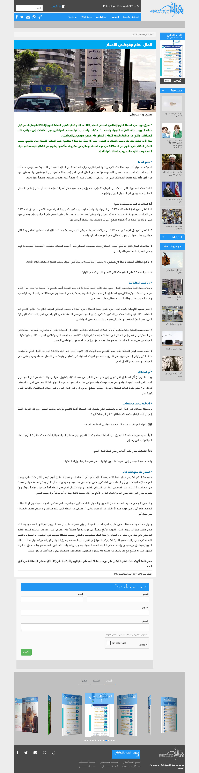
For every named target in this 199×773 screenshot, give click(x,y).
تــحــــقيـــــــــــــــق (110, 766)
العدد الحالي (174, 36)
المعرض (115, 17)
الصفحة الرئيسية (131, 17)
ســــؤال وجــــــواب (131, 766)
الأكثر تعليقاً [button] (176, 90)
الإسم (146, 594)
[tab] (172, 90)
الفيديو (96, 681)
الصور (84, 681)
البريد (80, 594)
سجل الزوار (101, 17)
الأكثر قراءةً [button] (177, 237)
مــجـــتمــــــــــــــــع (87, 766)
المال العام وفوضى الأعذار (143, 34)
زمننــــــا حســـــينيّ (109, 762)
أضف (26, 652)
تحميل (176, 80)
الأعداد (109, 681)
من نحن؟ (72, 17)
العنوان (145, 607)
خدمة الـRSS (86, 17)
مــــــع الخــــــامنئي (131, 762)
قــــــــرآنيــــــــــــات (87, 762)
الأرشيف (56, 6)
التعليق (145, 621)
